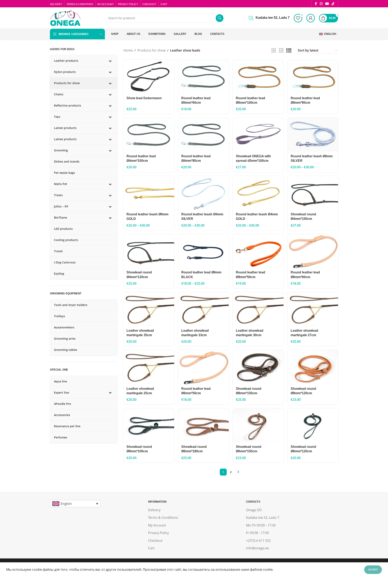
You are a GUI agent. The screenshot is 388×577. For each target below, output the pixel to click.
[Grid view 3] (281, 51)
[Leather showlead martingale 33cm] (203, 309)
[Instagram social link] (321, 4)
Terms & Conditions (163, 517)
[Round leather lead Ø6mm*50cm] (203, 367)
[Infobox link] (269, 18)
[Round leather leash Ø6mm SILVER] (313, 135)
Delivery (154, 510)
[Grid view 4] (288, 51)
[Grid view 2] (273, 51)
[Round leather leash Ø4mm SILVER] (203, 193)
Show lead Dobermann (144, 98)
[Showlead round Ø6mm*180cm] (203, 425)
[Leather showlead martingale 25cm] (148, 367)
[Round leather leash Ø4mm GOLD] (258, 193)
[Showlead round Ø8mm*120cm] (313, 367)
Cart (151, 548)
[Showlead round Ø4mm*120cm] (148, 251)
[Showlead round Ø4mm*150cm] (313, 193)
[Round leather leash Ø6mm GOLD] (148, 193)
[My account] (310, 18)
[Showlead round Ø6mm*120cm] (313, 425)
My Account (157, 525)
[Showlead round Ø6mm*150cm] (258, 425)
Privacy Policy (158, 533)
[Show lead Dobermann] (148, 77)
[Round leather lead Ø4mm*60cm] (203, 77)
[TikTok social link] (333, 4)
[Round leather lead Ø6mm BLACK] (203, 251)
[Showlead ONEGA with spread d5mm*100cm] (258, 135)
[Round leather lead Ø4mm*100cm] (148, 135)
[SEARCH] (219, 18)
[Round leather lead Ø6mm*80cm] (313, 77)
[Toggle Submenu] (110, 60)
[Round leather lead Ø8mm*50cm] (258, 251)
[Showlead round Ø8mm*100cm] (148, 425)
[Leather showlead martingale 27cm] (313, 309)
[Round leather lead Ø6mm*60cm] (313, 251)
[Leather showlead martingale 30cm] (258, 309)
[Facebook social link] (315, 4)
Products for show (151, 50)
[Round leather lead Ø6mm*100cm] (258, 77)
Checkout (155, 540)
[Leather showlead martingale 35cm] (148, 309)
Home (128, 50)
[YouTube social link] (327, 4)
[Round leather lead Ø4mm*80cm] (203, 135)
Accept (373, 569)
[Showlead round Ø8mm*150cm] (258, 367)
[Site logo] (65, 17)
